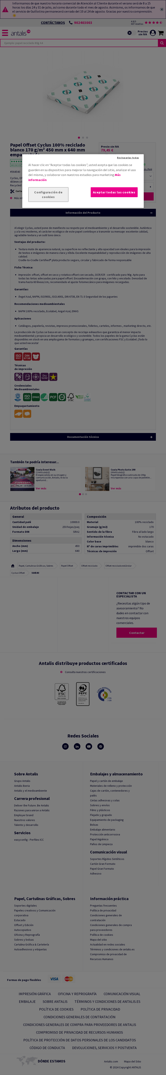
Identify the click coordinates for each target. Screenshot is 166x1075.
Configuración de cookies (48, 194)
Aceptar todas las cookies (114, 192)
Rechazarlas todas (128, 157)
